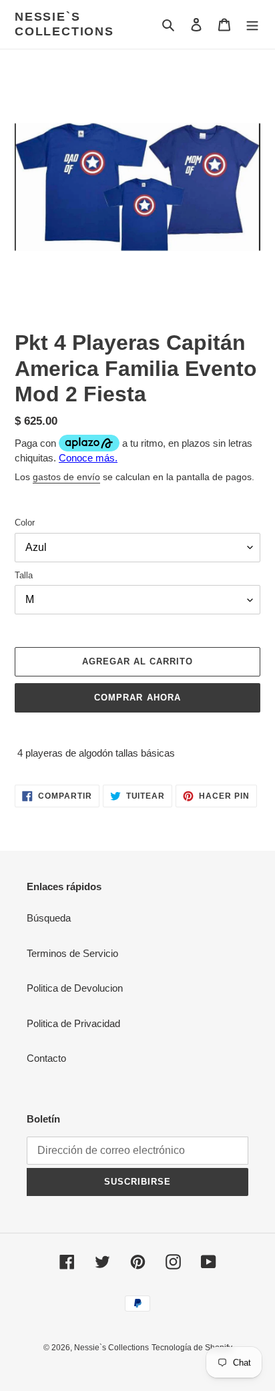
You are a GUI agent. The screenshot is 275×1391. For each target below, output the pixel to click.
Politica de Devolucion (75, 988)
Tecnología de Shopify (192, 1347)
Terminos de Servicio (72, 953)
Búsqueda (49, 918)
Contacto (46, 1058)
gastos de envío (66, 476)
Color (25, 523)
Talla (24, 575)
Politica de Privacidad (73, 1023)
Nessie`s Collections (64, 24)
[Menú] (252, 24)
